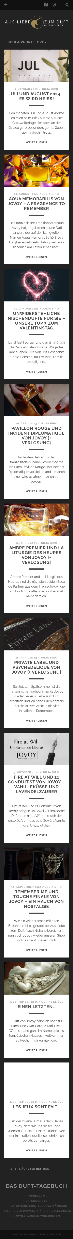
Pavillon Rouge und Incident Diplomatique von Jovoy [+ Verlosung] (36, 435)
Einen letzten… (37, 1006)
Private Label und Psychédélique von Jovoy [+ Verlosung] (36, 667)
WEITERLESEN (36, 142)
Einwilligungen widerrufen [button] (36, 1215)
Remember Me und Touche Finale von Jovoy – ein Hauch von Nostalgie (36, 899)
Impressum (36, 1195)
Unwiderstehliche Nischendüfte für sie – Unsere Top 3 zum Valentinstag (36, 320)
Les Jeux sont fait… (36, 1106)
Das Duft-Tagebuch (36, 1186)
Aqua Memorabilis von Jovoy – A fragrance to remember (36, 203)
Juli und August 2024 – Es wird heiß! (36, 96)
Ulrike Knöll (52, 1001)
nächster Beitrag (34, 1168)
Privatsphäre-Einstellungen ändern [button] (36, 1205)
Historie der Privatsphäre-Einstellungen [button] (37, 1210)
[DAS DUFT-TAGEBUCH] (36, 28)
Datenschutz (36, 1200)
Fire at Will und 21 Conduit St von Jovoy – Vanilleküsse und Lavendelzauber (36, 784)
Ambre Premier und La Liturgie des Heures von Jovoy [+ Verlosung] (36, 555)
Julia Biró (50, 88)
